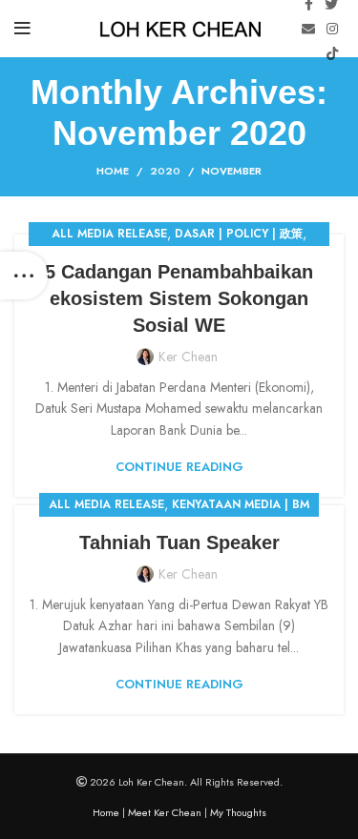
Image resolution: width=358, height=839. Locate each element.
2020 (165, 170)
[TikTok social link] (332, 53)
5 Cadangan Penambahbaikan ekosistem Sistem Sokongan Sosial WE (179, 298)
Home (112, 170)
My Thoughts (238, 812)
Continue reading (179, 466)
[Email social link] (308, 28)
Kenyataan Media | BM (240, 504)
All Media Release (109, 233)
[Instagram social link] (332, 28)
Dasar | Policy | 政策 (239, 233)
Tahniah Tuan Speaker (179, 542)
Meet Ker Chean (164, 812)
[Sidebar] (24, 275)
